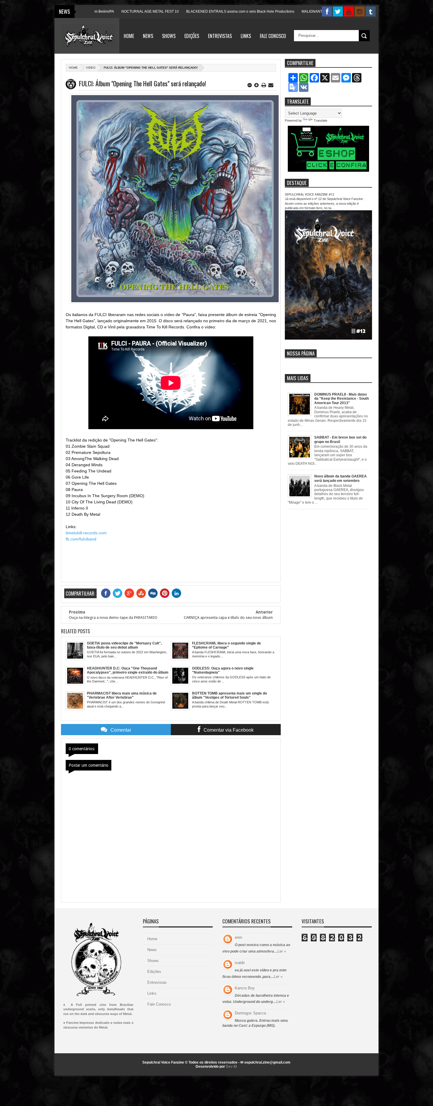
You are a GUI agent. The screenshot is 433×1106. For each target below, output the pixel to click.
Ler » (281, 951)
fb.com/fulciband (81, 539)
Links (246, 35)
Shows (169, 35)
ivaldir (240, 962)
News (148, 35)
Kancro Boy (245, 988)
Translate (320, 120)
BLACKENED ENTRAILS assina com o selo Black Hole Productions (207, 11)
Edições (191, 35)
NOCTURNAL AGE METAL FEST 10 (117, 11)
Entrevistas (220, 35)
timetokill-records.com (86, 532)
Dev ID (231, 1066)
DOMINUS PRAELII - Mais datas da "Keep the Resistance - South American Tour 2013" (341, 398)
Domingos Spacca (250, 1013)
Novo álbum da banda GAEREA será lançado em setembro (340, 478)
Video (90, 67)
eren (238, 937)
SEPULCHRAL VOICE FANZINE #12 (309, 194)
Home (129, 35)
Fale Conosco (273, 35)
